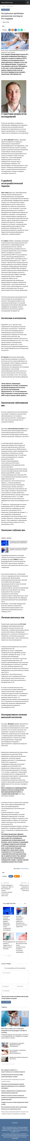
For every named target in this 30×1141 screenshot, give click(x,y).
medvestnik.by (24, 868)
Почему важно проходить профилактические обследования (17, 1045)
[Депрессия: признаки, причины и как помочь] (4, 1059)
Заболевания (5, 9)
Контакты (15, 1122)
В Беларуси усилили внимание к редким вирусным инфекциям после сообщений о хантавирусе (13, 1086)
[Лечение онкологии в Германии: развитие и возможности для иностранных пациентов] (4, 550)
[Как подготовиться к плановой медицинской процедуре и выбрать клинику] (15, 1018)
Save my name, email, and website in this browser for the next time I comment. (15, 997)
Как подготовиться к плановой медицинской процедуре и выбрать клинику (14, 1030)
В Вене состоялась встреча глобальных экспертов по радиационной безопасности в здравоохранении (14, 1097)
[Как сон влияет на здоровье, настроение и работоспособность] (4, 1052)
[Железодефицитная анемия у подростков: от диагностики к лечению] (8, 936)
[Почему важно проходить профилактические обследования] (4, 1045)
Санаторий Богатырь (7, 2)
